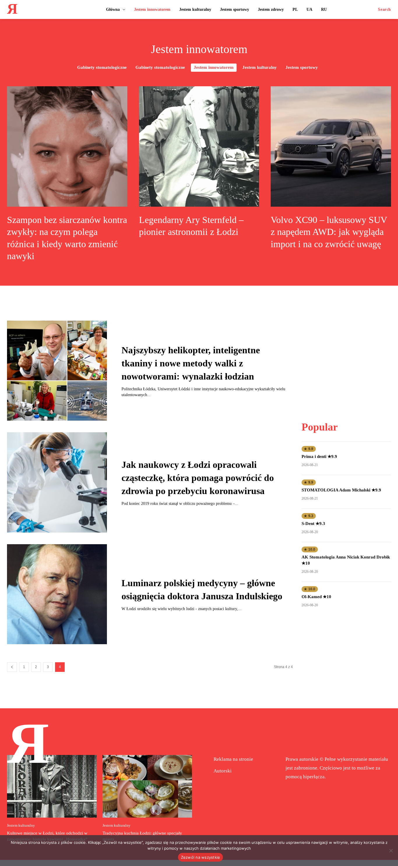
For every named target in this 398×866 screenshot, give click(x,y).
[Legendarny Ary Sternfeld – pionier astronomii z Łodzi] (199, 146)
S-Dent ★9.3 (313, 523)
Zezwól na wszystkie (200, 857)
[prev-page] (12, 667)
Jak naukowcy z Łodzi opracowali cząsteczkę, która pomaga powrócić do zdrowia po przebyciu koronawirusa (197, 477)
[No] (391, 850)
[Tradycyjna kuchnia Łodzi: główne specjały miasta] (147, 786)
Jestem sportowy (302, 67)
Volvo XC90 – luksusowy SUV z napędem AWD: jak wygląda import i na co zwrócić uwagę (329, 232)
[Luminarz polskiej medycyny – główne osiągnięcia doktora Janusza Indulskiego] (57, 594)
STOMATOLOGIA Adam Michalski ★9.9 (341, 490)
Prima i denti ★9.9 (319, 456)
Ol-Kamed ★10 (316, 596)
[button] (384, 9)
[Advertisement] (346, 357)
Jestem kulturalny (259, 67)
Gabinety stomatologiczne (102, 67)
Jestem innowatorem (214, 67)
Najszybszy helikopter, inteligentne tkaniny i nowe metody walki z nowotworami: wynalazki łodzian (190, 363)
